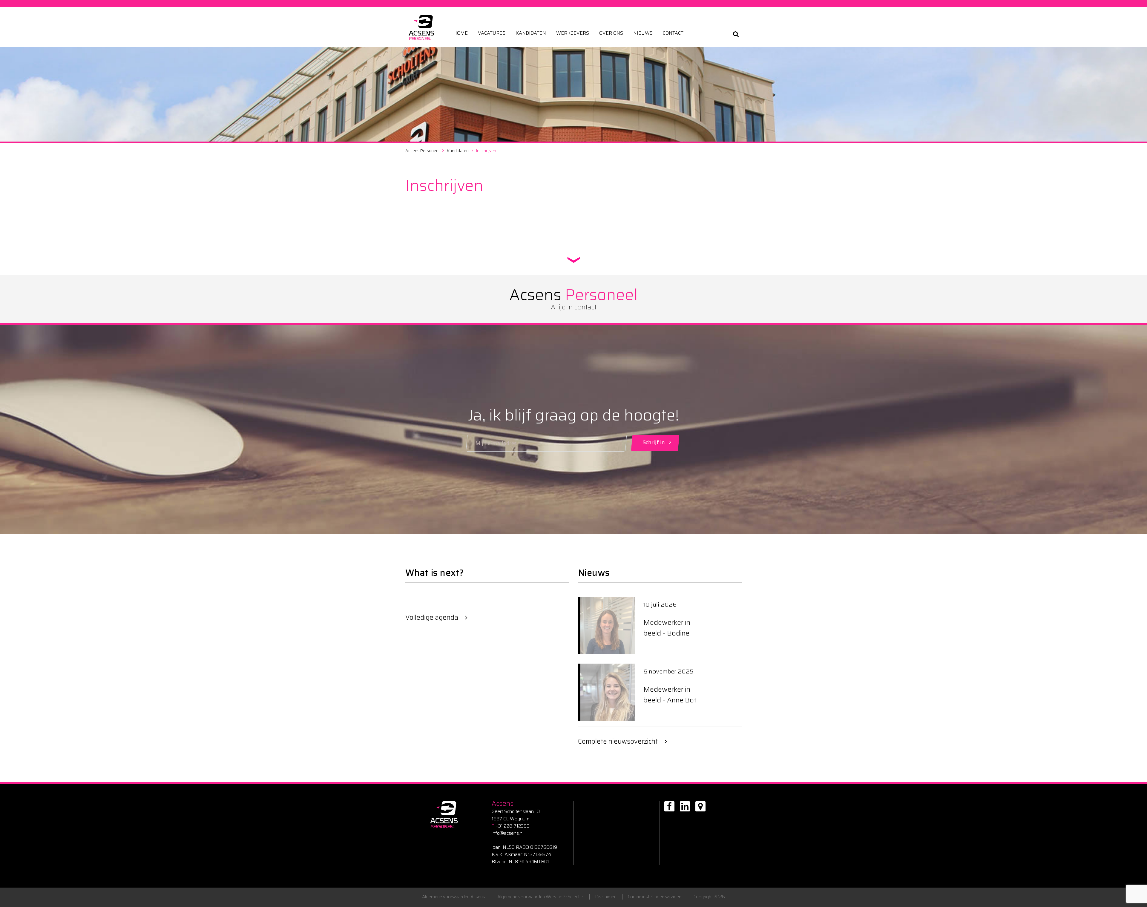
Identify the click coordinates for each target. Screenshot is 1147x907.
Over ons (611, 33)
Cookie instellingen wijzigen (654, 897)
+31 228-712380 (511, 826)
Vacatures (491, 33)
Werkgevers (572, 33)
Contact (673, 33)
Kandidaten (531, 33)
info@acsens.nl (507, 833)
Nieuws (643, 33)
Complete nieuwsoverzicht (618, 741)
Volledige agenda (431, 617)
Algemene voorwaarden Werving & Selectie (540, 897)
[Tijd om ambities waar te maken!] (421, 27)
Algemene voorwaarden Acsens (453, 897)
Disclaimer (605, 897)
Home (460, 33)
